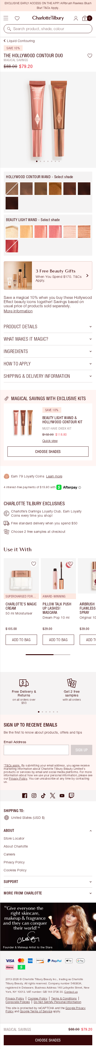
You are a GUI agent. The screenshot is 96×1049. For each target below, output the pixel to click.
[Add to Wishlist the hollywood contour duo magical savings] (89, 55)
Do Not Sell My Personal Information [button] (57, 1002)
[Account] (76, 18)
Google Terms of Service (36, 1011)
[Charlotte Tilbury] (48, 18)
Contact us (71, 991)
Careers (9, 854)
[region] (48, 428)
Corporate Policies (18, 1002)
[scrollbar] (48, 654)
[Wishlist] (17, 18)
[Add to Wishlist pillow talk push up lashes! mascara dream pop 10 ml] (70, 563)
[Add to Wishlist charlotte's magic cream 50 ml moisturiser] (33, 563)
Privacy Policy (18, 778)
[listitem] (48, 120)
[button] (9, 29)
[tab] (37, 161)
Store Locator (14, 838)
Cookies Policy (15, 870)
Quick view (50, 441)
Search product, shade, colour (38, 29)
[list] (48, 120)
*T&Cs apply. (12, 765)
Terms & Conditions (64, 998)
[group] (20, 603)
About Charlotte (16, 846)
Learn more (54, 476)
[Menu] (6, 18)
